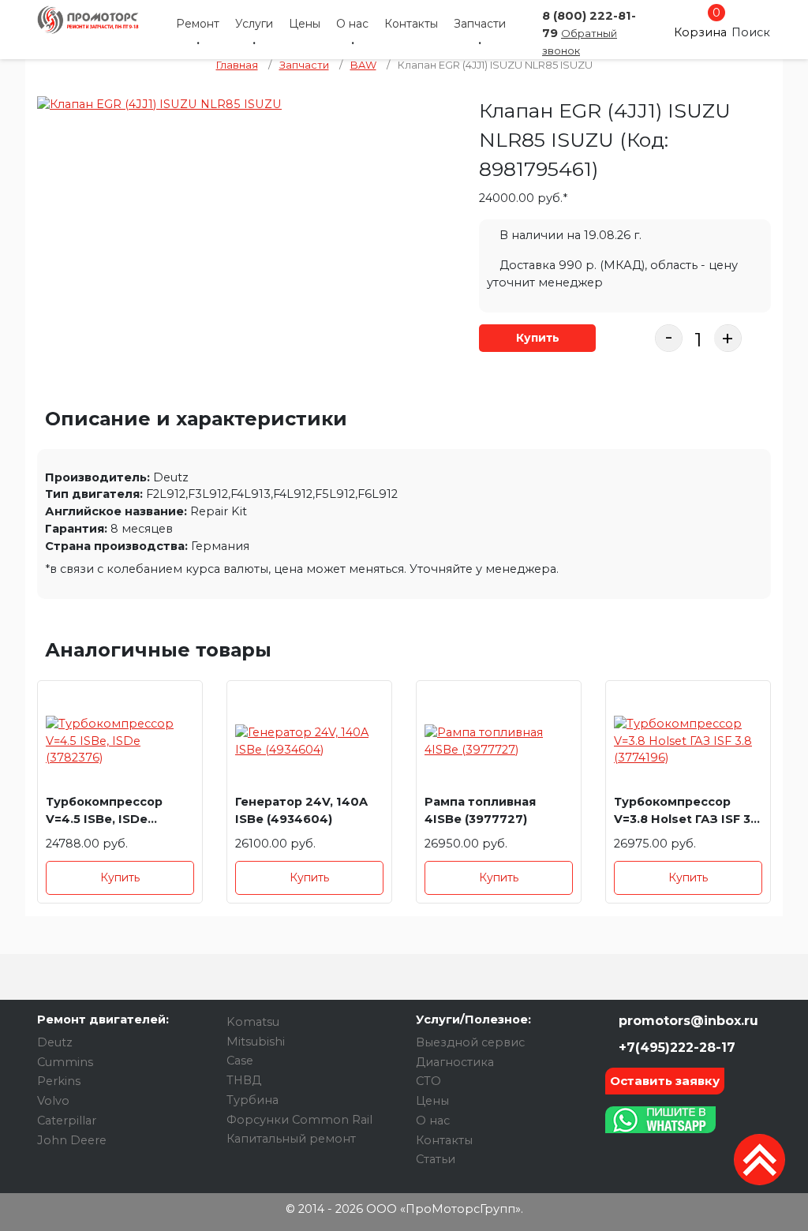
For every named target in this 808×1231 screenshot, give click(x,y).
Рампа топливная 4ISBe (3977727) (480, 810)
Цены (304, 24)
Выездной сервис (470, 1042)
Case (239, 1060)
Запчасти (480, 24)
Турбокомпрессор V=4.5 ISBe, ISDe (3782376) (104, 813)
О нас (352, 24)
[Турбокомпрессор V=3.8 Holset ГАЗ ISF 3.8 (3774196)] (688, 741)
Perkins (58, 1081)
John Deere (72, 1140)
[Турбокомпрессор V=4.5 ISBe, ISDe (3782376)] (120, 741)
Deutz (55, 1042)
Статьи (435, 1159)
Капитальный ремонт (291, 1139)
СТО (428, 1081)
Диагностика (455, 1062)
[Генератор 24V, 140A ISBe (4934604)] (309, 741)
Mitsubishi (255, 1042)
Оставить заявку (665, 1080)
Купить (537, 338)
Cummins (65, 1062)
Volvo (53, 1101)
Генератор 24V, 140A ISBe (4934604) (301, 810)
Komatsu (252, 1022)
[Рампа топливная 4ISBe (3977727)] (499, 741)
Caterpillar (66, 1120)
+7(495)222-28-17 (675, 1047)
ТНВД (243, 1080)
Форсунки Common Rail (299, 1120)
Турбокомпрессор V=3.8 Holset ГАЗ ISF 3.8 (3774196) (687, 813)
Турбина (252, 1100)
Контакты (411, 24)
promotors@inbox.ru (686, 1020)
